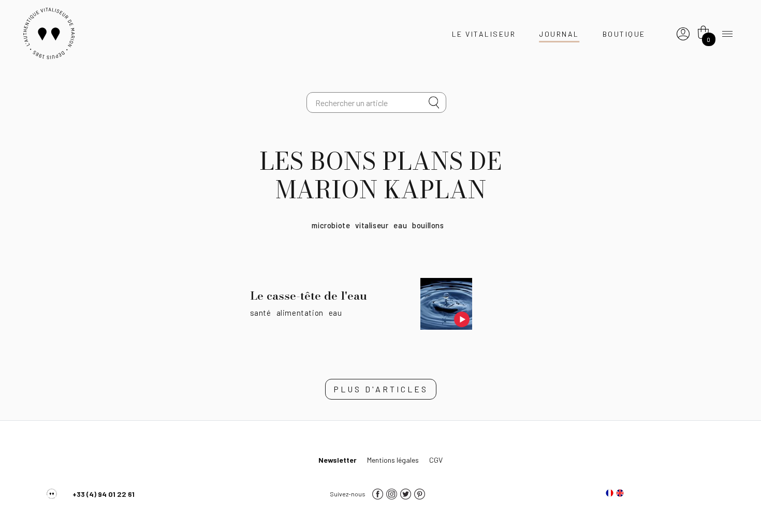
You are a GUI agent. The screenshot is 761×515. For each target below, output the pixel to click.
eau (400, 225)
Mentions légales (393, 459)
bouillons (428, 225)
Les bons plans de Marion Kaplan (380, 175)
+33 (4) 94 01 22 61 (103, 494)
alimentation (300, 312)
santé (260, 312)
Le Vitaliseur (484, 34)
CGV (436, 459)
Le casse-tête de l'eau (308, 295)
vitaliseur (371, 225)
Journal (559, 34)
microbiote (331, 225)
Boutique (624, 34)
